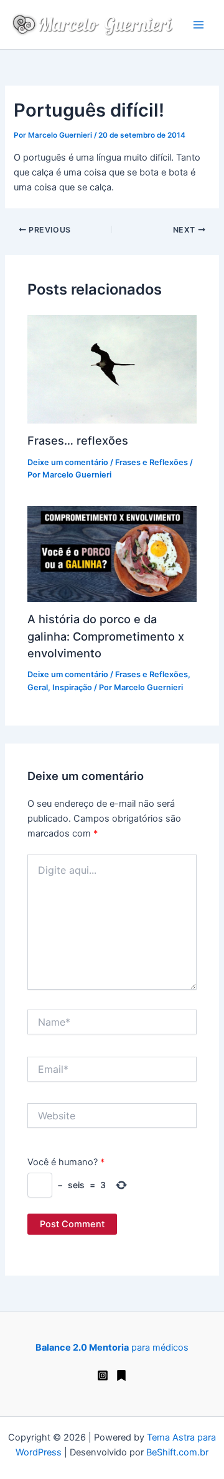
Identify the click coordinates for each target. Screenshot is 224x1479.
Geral (37, 687)
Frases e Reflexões (151, 462)
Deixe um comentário (67, 462)
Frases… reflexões (77, 440)
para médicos (112, 1347)
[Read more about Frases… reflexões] (111, 368)
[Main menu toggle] (198, 25)
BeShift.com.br (177, 1452)
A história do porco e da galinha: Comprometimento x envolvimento (105, 636)
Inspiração (72, 687)
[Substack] (121, 1375)
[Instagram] (102, 1375)
